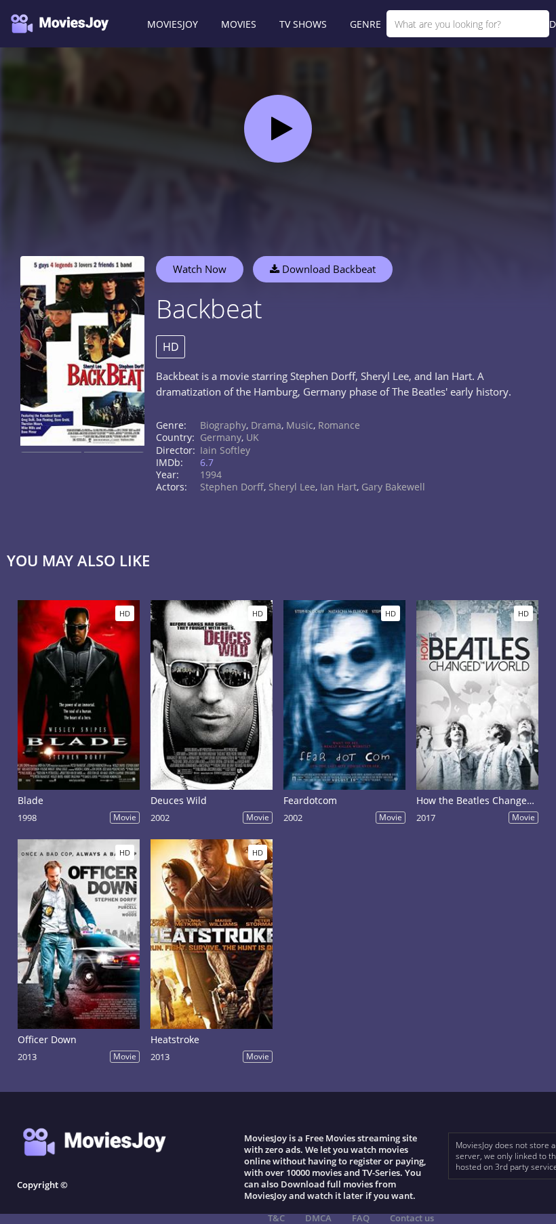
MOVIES (238, 24)
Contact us (412, 1218)
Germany (220, 437)
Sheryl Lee (292, 486)
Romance (339, 425)
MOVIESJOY (172, 24)
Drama (266, 425)
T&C (276, 1218)
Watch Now (199, 269)
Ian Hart (338, 486)
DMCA (318, 1218)
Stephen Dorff (232, 486)
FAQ (361, 1218)
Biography (223, 425)
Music (299, 425)
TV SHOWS (303, 24)
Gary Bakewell (393, 486)
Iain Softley (225, 450)
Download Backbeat (327, 269)
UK (252, 437)
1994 (211, 474)
